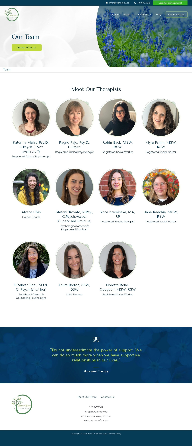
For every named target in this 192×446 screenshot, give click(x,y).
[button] (170, 2)
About (126, 14)
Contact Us (108, 397)
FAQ (158, 14)
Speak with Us (176, 14)
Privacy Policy (115, 433)
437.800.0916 (143, 3)
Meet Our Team (87, 397)
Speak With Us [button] (26, 47)
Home (115, 14)
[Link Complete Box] (31, 128)
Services (143, 14)
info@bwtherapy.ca (119, 3)
